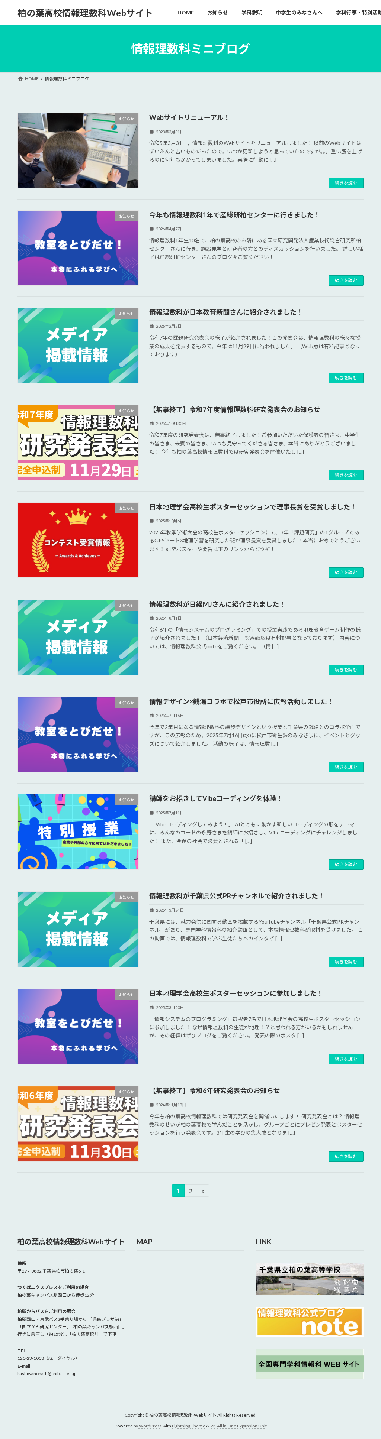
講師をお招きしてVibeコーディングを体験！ (216, 798)
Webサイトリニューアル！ (189, 117)
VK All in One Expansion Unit (238, 1426)
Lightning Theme (188, 1426)
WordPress (150, 1426)
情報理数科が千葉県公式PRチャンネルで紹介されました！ (237, 896)
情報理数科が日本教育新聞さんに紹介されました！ (226, 312)
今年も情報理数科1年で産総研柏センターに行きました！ (234, 215)
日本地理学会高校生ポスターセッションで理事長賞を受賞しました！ (253, 507)
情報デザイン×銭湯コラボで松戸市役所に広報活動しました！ (241, 701)
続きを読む (346, 183)
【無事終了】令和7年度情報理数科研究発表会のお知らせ (234, 409)
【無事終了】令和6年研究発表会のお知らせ (214, 1090)
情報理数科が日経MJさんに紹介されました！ (217, 604)
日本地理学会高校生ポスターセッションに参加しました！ (236, 993)
